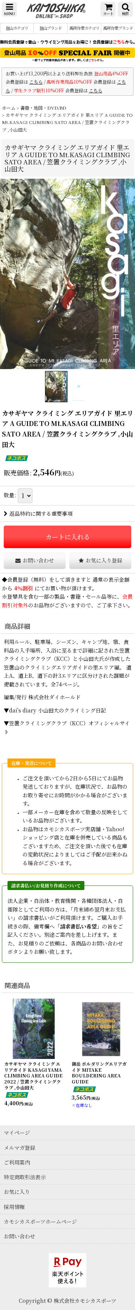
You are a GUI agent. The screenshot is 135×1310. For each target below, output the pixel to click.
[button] (9, 9)
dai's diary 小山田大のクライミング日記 (57, 710)
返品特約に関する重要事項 (40, 513)
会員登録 (17, 579)
